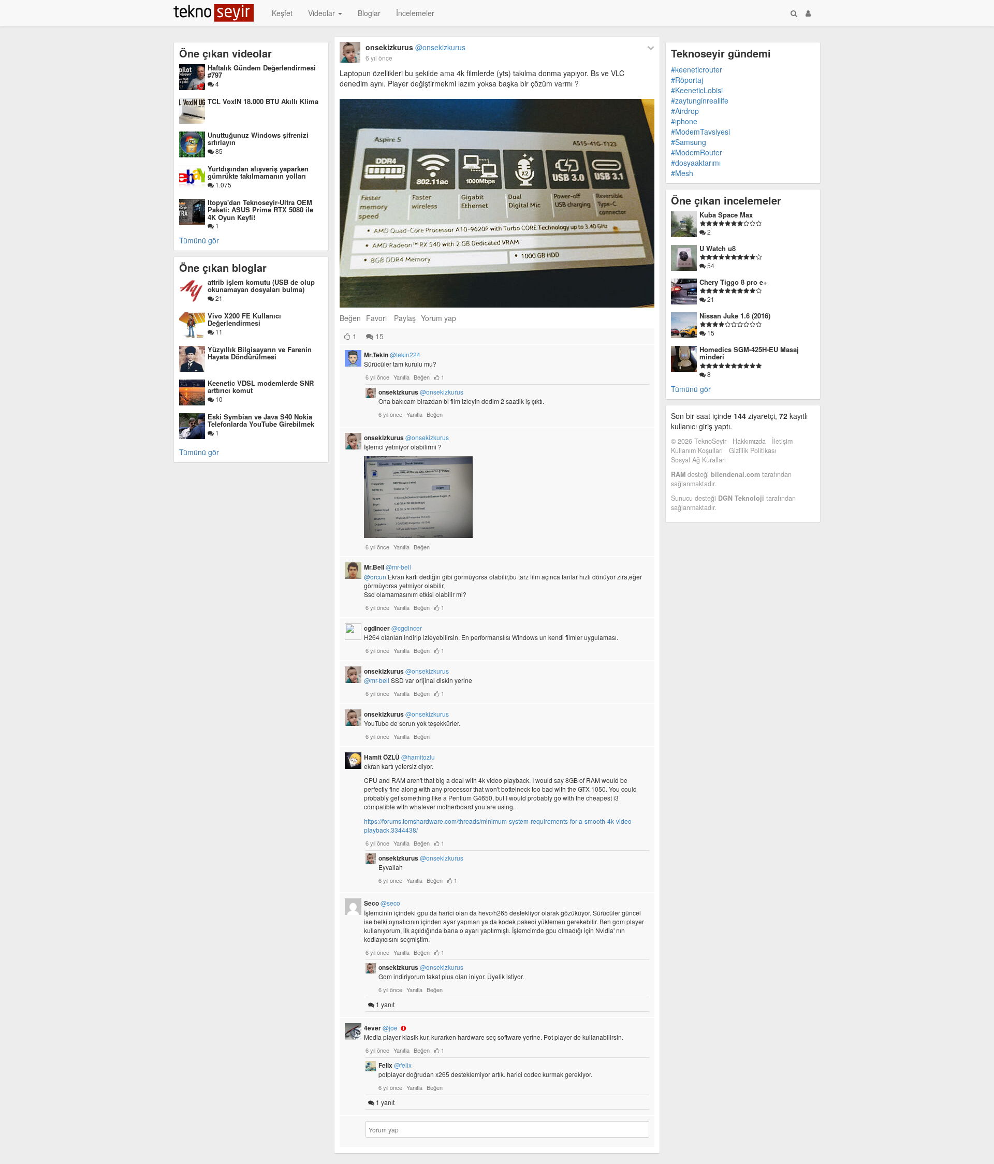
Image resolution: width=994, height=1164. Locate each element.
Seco (382, 903)
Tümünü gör (199, 240)
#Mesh (682, 173)
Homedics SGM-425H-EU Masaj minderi (749, 352)
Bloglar (369, 13)
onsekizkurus (415, 47)
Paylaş (405, 318)
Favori (376, 318)
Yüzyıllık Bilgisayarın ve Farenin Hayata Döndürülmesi (260, 352)
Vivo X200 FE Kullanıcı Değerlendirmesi (244, 319)
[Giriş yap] (808, 13)
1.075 (222, 184)
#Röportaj (687, 80)
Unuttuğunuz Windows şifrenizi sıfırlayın (258, 138)
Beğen (350, 318)
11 (218, 331)
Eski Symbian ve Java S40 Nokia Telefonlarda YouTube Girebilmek (261, 420)
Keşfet (282, 13)
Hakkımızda (749, 441)
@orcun (375, 576)
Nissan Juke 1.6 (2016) (734, 316)
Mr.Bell (387, 567)
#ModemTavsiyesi (700, 131)
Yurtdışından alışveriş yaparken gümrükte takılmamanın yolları (258, 172)
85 (218, 151)
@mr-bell (376, 680)
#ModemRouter (696, 152)
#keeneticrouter (696, 69)
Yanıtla (401, 377)
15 (378, 336)
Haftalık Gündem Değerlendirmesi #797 (262, 71)
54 (710, 265)
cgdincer (393, 628)
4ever (381, 1027)
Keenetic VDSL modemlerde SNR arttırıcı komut (261, 386)
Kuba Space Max (726, 215)
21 (218, 298)
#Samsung (688, 142)
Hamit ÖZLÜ (399, 757)
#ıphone (684, 121)
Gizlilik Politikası (752, 450)
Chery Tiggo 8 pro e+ (733, 282)
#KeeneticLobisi (697, 90)
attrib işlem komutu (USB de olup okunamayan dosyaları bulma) (261, 285)
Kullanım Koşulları (697, 450)
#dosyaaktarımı (696, 162)
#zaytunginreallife (699, 100)
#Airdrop (685, 111)
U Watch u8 (717, 248)
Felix (395, 1065)
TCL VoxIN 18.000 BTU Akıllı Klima (263, 101)
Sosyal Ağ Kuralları (698, 459)
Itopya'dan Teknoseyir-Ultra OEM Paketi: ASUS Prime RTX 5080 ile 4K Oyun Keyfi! (260, 209)
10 (218, 399)
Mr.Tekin (392, 354)
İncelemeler (415, 13)
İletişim (782, 441)
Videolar (322, 13)
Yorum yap (438, 318)
